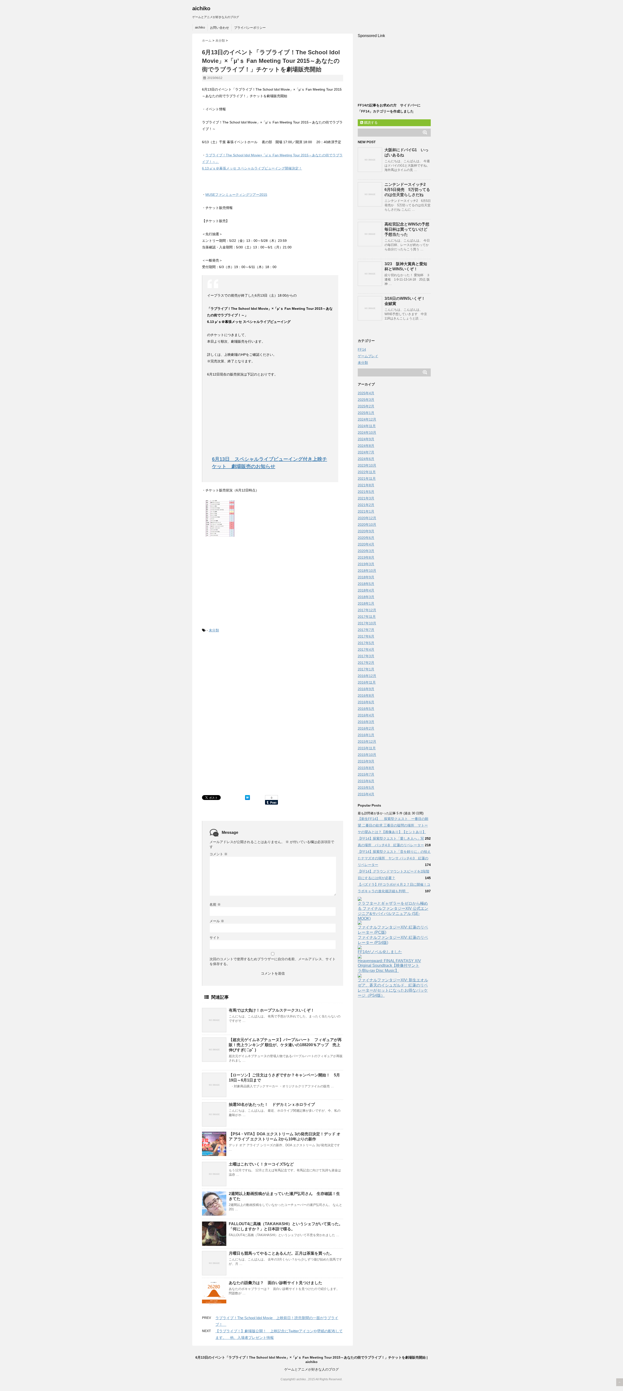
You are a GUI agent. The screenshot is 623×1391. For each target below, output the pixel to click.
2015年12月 (367, 741)
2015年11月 (367, 748)
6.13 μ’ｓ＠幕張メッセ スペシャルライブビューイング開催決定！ (252, 168)
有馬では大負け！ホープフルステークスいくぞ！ (271, 1010)
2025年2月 (366, 406)
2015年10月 (367, 755)
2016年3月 (366, 722)
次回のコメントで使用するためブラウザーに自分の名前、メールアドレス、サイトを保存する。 (273, 961)
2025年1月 (366, 413)
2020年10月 (367, 524)
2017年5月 (366, 643)
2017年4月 (366, 649)
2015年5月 (366, 787)
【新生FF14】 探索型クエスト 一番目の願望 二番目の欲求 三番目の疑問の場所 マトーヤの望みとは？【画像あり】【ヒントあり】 (393, 825)
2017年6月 (366, 636)
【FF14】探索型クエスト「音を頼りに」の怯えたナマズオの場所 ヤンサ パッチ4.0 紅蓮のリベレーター (394, 858)
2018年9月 (366, 577)
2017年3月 (366, 656)
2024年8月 (366, 446)
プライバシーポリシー (250, 27)
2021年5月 (366, 492)
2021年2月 (366, 505)
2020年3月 (366, 551)
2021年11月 (367, 478)
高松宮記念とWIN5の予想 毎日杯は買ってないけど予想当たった (409, 229)
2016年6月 (366, 702)
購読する (370, 122)
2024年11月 (367, 426)
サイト (215, 938)
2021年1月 (366, 511)
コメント (219, 854)
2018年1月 (366, 603)
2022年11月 (367, 472)
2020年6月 (366, 538)
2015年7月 (366, 774)
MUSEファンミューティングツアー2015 (236, 195)
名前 (215, 904)
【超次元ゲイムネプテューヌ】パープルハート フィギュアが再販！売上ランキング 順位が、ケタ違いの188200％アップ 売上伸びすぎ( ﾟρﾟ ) (285, 1045)
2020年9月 (366, 531)
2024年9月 (366, 439)
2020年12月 (367, 518)
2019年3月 (366, 564)
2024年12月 (367, 419)
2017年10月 (367, 623)
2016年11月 (367, 682)
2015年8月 (366, 768)
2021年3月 (366, 498)
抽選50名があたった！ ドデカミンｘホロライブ (272, 1104)
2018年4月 (366, 590)
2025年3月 (366, 400)
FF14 (362, 349)
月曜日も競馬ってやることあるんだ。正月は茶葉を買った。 (281, 1253)
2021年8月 (366, 485)
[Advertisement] (248, 412)
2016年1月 (366, 735)
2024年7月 (366, 452)
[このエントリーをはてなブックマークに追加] (247, 797)
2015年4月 (366, 794)
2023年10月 (367, 465)
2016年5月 (366, 709)
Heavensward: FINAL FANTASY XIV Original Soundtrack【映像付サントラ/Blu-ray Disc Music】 (389, 966)
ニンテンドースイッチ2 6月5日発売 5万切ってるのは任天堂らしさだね (407, 189)
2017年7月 (366, 630)
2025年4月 (366, 393)
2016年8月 (366, 695)
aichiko (201, 8)
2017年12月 (367, 610)
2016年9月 (366, 689)
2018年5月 (366, 584)
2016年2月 (366, 728)
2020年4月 (366, 544)
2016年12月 (367, 676)
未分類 (214, 630)
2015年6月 (366, 781)
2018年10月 (367, 571)
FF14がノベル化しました (380, 952)
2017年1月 (366, 669)
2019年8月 (366, 557)
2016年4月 (366, 715)
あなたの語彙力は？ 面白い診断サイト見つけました (275, 1283)
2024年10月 (367, 432)
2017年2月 (366, 663)
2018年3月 (366, 597)
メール (217, 921)
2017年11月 (367, 617)
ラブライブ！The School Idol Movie (232, 155)
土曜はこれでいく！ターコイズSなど (261, 1164)
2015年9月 (366, 761)
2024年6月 (366, 459)
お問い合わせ (219, 27)
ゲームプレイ (368, 356)
